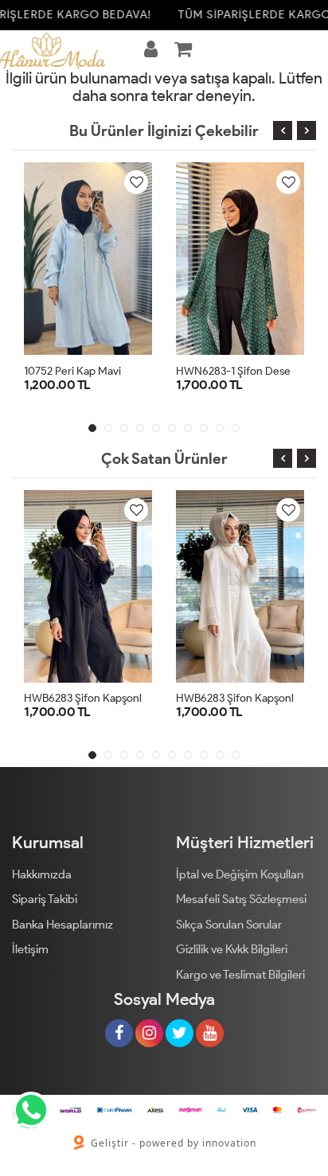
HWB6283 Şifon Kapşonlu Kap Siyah (111, 698)
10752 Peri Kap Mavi (72, 371)
